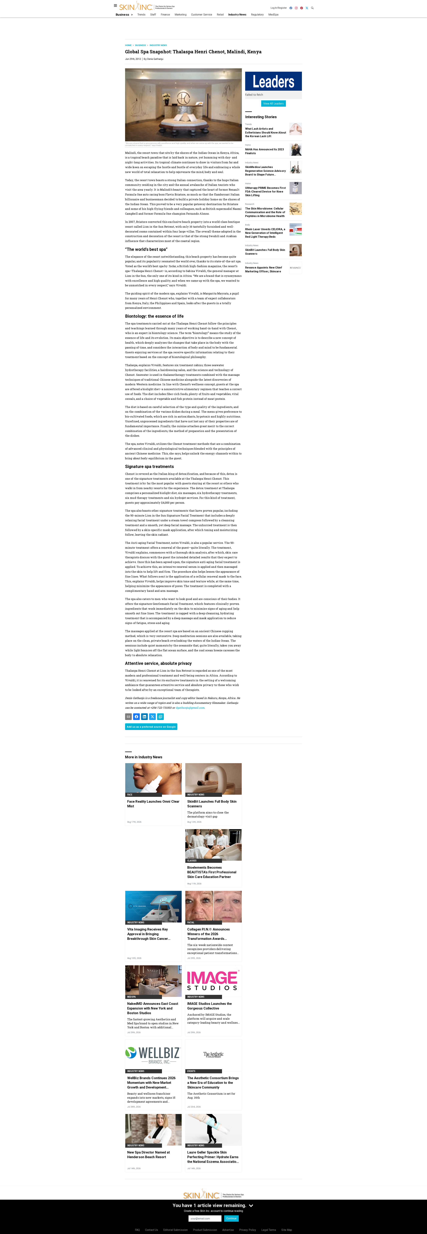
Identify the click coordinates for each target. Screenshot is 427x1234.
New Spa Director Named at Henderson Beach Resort (148, 1154)
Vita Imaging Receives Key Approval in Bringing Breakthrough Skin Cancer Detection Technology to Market (152, 934)
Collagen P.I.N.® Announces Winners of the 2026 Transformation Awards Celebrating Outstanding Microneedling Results (208, 934)
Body (247, 225)
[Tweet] (152, 716)
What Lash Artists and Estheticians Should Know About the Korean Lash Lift (265, 132)
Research (249, 204)
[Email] (128, 716)
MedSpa (131, 997)
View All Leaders (273, 103)
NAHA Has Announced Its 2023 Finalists (264, 151)
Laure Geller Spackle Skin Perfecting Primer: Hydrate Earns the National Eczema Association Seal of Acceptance (213, 1157)
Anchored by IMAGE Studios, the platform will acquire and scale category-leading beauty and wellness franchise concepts (213, 1018)
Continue (231, 1218)
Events (191, 1071)
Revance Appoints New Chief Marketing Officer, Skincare (263, 269)
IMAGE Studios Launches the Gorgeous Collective (209, 1006)
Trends (248, 124)
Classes (191, 860)
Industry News (158, 45)
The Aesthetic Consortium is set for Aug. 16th (211, 1095)
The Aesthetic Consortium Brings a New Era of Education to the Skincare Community (213, 1082)
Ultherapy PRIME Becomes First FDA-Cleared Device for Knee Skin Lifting (265, 191)
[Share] (136, 716)
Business (140, 45)
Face (129, 794)
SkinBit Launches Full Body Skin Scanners (265, 251)
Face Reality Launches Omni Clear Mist (153, 804)
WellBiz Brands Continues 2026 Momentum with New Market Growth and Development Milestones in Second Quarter (151, 1083)
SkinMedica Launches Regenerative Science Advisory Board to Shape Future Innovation (265, 171)
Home (128, 45)
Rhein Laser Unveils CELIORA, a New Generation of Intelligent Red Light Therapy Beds (265, 233)
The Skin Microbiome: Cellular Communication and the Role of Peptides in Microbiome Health (265, 212)
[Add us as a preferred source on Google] (160, 716)
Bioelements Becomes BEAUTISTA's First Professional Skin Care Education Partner (211, 872)
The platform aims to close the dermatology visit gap (208, 814)
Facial (190, 922)
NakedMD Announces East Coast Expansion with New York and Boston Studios (152, 1008)
